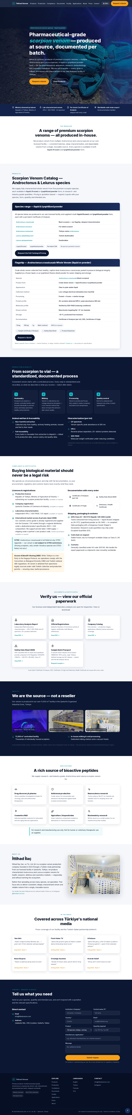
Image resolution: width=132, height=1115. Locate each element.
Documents (61, 3)
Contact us (69, 343)
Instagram (97, 1085)
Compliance (51, 3)
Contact (96, 3)
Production (41, 3)
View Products (59, 81)
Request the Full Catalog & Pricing (32, 253)
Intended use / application (74, 1035)
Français (76, 1088)
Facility (68, 3)
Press (90, 3)
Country (68, 1017)
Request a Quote (119, 3)
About (85, 3)
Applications (77, 3)
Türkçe (75, 1085)
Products (33, 3)
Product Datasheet (68, 331)
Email (95, 1017)
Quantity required (99, 1026)
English (75, 1082)
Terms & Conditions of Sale (111, 1111)
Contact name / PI (99, 1009)
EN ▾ (106, 3)
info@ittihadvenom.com (23, 1016)
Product (68, 1026)
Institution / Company (73, 1009)
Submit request (93, 1058)
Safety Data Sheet (50, 331)
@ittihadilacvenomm (18, 893)
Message (68, 1043)
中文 (74, 1091)
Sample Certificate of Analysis (28, 331)
